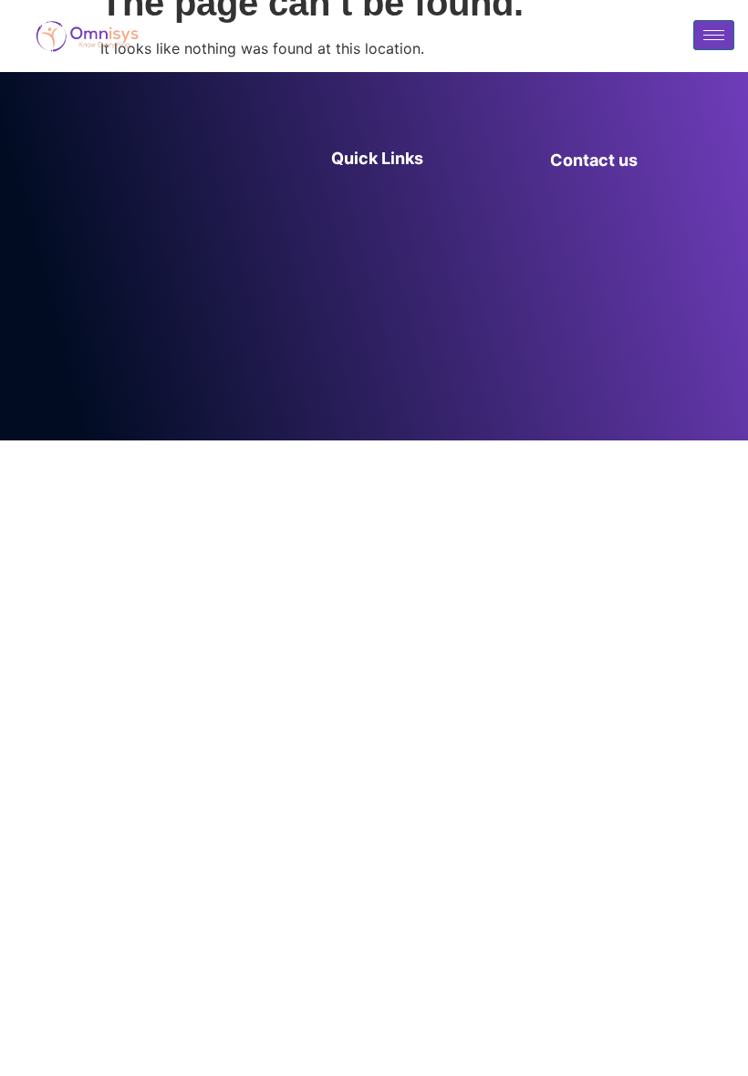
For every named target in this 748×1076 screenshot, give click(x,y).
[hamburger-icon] (713, 35)
